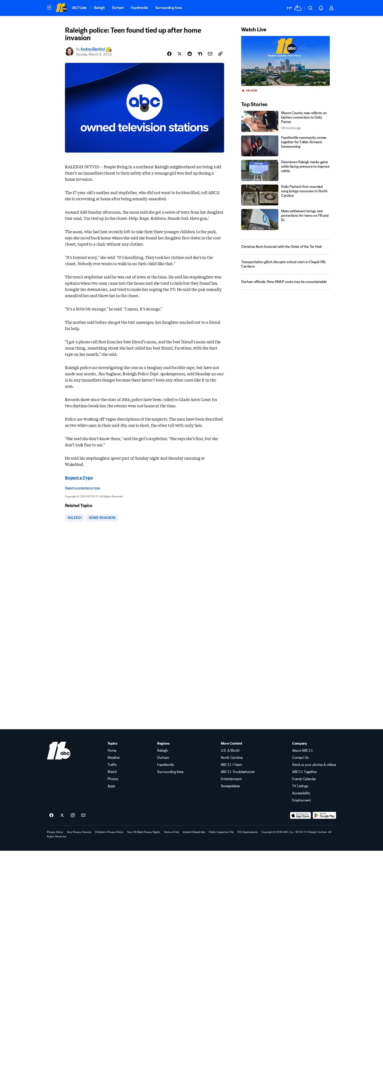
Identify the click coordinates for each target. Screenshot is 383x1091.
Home (111, 750)
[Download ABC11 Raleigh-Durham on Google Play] (324, 815)
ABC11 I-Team (231, 765)
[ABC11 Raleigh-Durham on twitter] (62, 815)
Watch (112, 772)
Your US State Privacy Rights (143, 832)
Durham (118, 7)
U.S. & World (230, 750)
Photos (112, 779)
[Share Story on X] (179, 54)
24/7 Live (79, 7)
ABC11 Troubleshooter (238, 772)
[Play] (285, 61)
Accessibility (301, 793)
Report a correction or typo (82, 488)
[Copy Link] (220, 54)
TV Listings (300, 786)
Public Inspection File (221, 832)
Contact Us (300, 757)
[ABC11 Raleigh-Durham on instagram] (72, 815)
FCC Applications (247, 832)
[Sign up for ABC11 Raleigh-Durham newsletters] (83, 815)
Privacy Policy (55, 832)
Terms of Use (171, 832)
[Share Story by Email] (210, 54)
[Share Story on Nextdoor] (200, 54)
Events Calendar (304, 779)
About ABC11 (302, 750)
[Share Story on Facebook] (169, 54)
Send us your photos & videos (314, 765)
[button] (49, 7)
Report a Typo (79, 477)
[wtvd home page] (58, 750)
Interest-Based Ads (194, 832)
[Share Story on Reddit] (189, 54)
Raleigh (99, 7)
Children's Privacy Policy (109, 832)
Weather (113, 757)
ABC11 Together (304, 772)
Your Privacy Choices (79, 832)
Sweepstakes (230, 786)
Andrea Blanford (92, 49)
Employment (301, 800)
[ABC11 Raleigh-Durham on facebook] (51, 815)
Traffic (112, 765)
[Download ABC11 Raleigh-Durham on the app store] (300, 815)
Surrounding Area (168, 7)
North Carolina (232, 757)
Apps (111, 786)
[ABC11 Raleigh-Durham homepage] (61, 8)
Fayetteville (139, 7)
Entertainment (231, 779)
